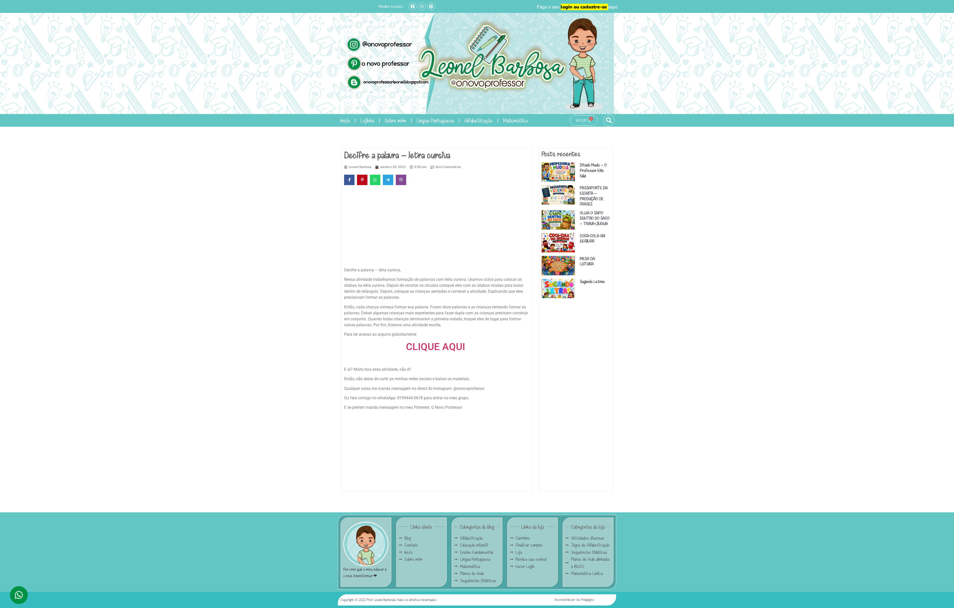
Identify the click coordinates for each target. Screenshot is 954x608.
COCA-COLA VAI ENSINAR (592, 238)
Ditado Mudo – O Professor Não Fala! (593, 170)
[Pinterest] (431, 6)
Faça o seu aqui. (578, 7)
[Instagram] (422, 6)
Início (345, 120)
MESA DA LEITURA (587, 261)
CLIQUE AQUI (437, 347)
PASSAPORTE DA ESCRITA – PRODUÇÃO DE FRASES (594, 196)
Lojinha (367, 120)
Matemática (515, 120)
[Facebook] (413, 6)
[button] (609, 120)
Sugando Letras (592, 281)
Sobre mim (395, 120)
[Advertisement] (436, 227)
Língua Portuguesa (435, 120)
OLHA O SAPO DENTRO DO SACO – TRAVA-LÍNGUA (595, 218)
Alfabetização (478, 120)
